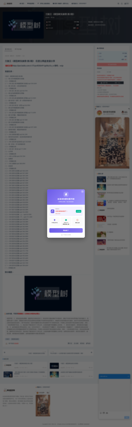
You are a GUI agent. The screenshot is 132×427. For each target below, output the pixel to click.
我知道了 (66, 230)
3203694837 (60, 211)
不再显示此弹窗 (67, 234)
